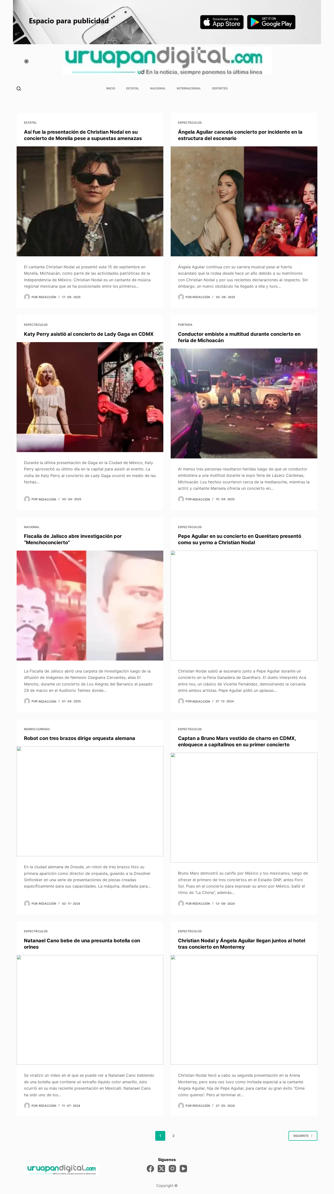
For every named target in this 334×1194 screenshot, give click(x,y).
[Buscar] (19, 89)
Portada (185, 324)
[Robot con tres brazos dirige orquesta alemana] (90, 801)
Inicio (110, 88)
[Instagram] (172, 1168)
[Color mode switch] (26, 61)
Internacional (189, 88)
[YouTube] (183, 1168)
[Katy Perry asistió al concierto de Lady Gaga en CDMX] (90, 397)
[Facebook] (150, 1168)
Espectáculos (190, 122)
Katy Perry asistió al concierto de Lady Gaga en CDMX (89, 334)
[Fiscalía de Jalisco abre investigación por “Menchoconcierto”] (90, 606)
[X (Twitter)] (161, 1168)
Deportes (220, 88)
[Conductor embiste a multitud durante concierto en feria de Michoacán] (244, 403)
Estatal (132, 88)
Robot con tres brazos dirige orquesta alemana (79, 738)
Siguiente (301, 1136)
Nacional (158, 88)
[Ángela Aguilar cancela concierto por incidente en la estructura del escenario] (244, 201)
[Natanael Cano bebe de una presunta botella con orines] (90, 1010)
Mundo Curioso (37, 729)
